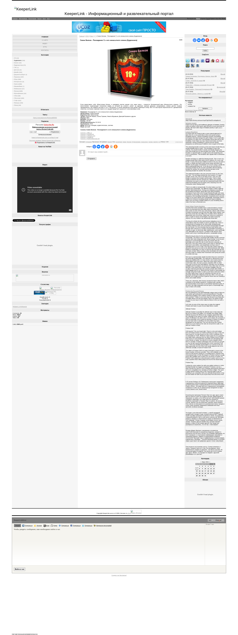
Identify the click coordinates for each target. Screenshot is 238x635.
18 (208, 471)
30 (202, 475)
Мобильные (17, 88)
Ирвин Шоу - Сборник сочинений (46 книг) (199, 85)
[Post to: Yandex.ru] (222, 60)
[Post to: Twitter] (187, 60)
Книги (16, 84)
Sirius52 (110, 142)
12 (211, 468)
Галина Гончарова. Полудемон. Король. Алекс (200, 76)
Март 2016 (205, 462)
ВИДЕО (190, 102)
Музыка (16, 91)
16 (202, 471)
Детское (16, 70)
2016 (87, 36)
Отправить (91, 159)
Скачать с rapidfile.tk (86, 137)
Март (91, 36)
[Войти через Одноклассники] (116, 146)
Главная (15, 18)
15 (199, 471)
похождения (119, 142)
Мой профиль (23, 18)
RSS (48, 18)
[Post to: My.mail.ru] (187, 65)
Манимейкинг (18, 86)
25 (208, 473)
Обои (15, 96)
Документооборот (19, 74)
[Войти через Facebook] (103, 146)
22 (199, 473)
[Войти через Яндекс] (107, 146)
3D (15, 58)
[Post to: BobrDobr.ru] (212, 60)
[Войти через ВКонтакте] (98, 146)
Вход (44, 18)
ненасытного (144, 142)
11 (208, 468)
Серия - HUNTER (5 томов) (194, 80)
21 (196, 473)
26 (211, 473)
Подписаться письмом (44, 134)
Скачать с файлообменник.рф (90, 138)
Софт (16, 100)
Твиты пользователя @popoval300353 (45, 117)
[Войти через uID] (94, 146)
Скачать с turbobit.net (87, 134)
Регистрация (32, 18)
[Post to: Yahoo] (207, 60)
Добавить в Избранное (20, 306)
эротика (151, 142)
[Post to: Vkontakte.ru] (197, 65)
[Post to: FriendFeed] (202, 60)
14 (196, 471)
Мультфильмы (18, 93)
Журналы (17, 77)
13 (214, 468)
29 (199, 475)
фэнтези (129, 142)
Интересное (18, 81)
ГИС (15, 67)
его (159, 142)
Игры (15, 79)
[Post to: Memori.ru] (217, 60)
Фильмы (16, 103)
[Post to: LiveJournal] (192, 65)
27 (214, 473)
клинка (124, 142)
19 (211, 471)
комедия (155, 142)
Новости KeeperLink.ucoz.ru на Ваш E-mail (45, 137)
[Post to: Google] (197, 60)
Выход (39, 18)
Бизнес (16, 63)
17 (205, 471)
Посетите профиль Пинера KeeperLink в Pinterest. (45, 140)
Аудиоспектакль (136, 142)
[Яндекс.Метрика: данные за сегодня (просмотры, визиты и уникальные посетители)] (44, 289)
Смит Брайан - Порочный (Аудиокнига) (198, 89)
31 (205, 475)
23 (202, 473)
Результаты (189, 110)
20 (214, 471)
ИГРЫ (190, 104)
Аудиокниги (17, 60)
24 (205, 473)
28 (196, 475)
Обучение (17, 98)
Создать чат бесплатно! (119, 575)
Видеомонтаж (18, 65)
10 (205, 468)
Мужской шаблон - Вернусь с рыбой (197, 93)
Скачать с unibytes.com (87, 135)
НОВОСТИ (191, 106)
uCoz (129, 513)
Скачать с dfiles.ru (86, 132)
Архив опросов (198, 110)
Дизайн (16, 72)
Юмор (16, 105)
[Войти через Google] (111, 147)
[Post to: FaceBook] (192, 60)
